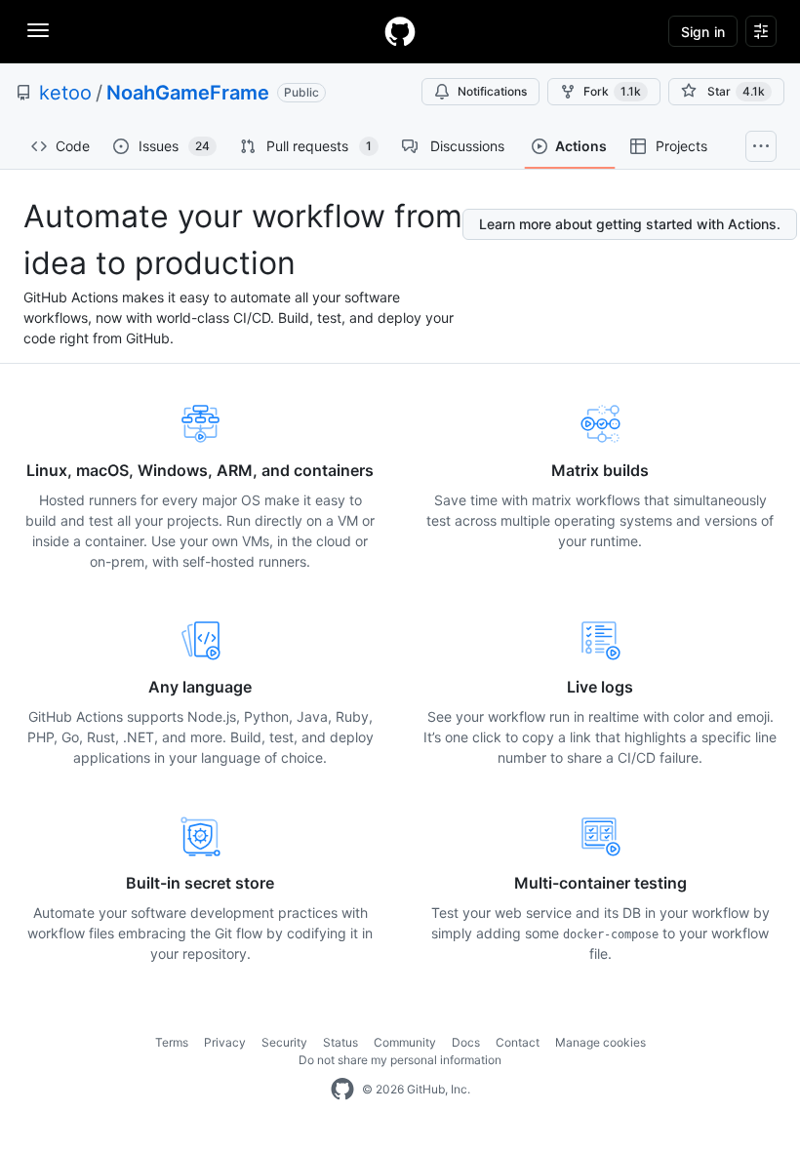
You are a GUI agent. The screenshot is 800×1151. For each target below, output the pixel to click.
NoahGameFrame (187, 92)
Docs (466, 1042)
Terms (171, 1042)
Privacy (225, 1042)
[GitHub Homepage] (342, 1089)
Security (284, 1042)
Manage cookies (600, 1042)
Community (405, 1042)
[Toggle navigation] (38, 30)
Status (340, 1042)
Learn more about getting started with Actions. (629, 224)
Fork (612, 91)
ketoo (65, 92)
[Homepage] (400, 31)
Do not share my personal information (400, 1059)
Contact (518, 1042)
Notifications (492, 91)
